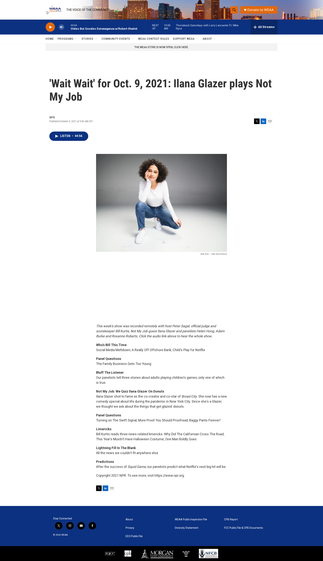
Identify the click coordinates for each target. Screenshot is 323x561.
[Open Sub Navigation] (76, 38)
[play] (50, 27)
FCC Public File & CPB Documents (243, 527)
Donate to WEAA (260, 10)
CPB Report (231, 519)
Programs (65, 38)
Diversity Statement (186, 527)
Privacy (130, 527)
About (207, 38)
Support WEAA (184, 38)
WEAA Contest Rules (153, 38)
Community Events (115, 38)
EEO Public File (134, 536)
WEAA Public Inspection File (191, 519)
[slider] (67, 27)
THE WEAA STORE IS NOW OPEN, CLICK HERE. (161, 47)
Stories (87, 38)
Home (50, 38)
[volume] (61, 27)
